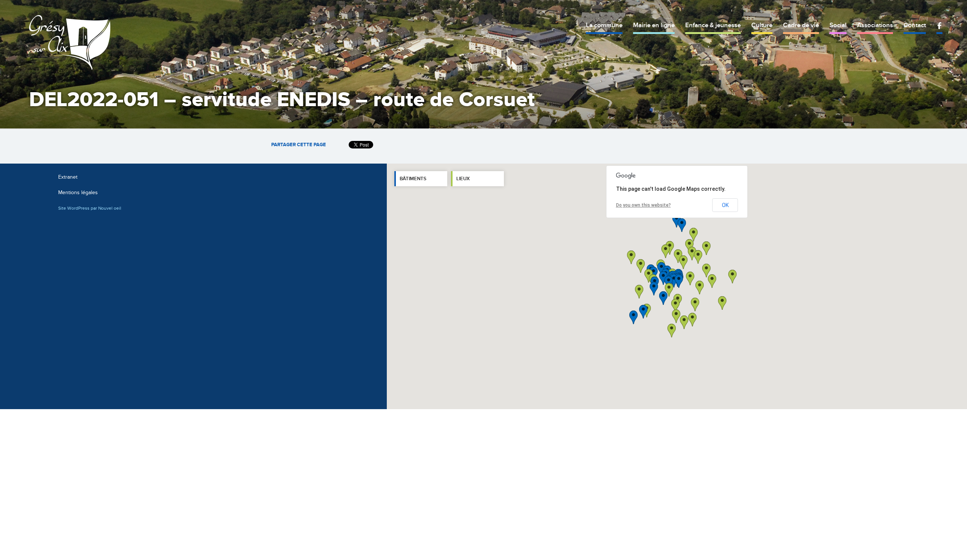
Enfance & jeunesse (713, 25)
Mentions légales (78, 192)
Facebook (939, 25)
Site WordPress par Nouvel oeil (89, 208)
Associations (875, 25)
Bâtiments (413, 179)
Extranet (67, 177)
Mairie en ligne (654, 25)
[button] (699, 287)
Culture (761, 25)
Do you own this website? (643, 205)
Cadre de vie (801, 25)
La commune (604, 25)
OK (725, 205)
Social (838, 25)
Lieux (463, 179)
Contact (915, 25)
